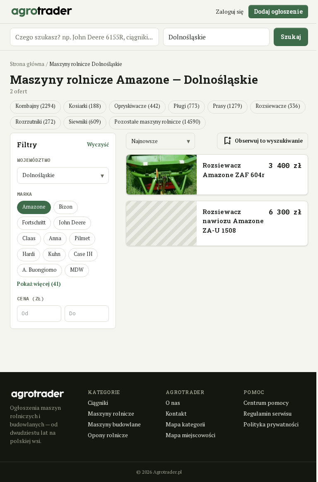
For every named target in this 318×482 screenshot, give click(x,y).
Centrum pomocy (266, 403)
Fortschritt (34, 222)
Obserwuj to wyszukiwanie (262, 141)
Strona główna (27, 64)
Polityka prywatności (271, 424)
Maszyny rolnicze (111, 413)
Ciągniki (98, 403)
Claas (29, 238)
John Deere (72, 222)
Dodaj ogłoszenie (278, 11)
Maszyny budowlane (114, 424)
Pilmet (82, 238)
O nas (173, 403)
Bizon (65, 206)
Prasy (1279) (227, 106)
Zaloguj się (229, 11)
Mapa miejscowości (190, 435)
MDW (77, 269)
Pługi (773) (186, 106)
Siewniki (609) (85, 121)
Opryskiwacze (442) (137, 106)
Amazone (34, 206)
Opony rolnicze (108, 435)
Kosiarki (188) (85, 106)
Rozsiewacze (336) (277, 106)
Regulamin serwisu (267, 413)
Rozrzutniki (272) (35, 121)
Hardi (28, 254)
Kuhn (54, 254)
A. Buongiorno (39, 269)
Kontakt (176, 413)
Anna (55, 238)
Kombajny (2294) (35, 106)
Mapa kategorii (185, 424)
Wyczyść (98, 144)
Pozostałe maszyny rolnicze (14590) (157, 121)
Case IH (83, 254)
